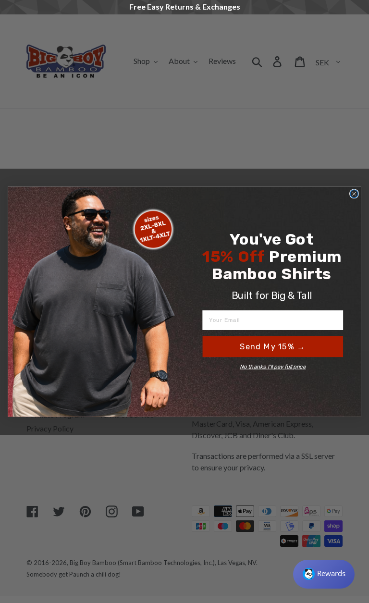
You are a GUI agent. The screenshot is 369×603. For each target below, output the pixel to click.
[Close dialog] (354, 193)
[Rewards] (324, 574)
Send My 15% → (273, 346)
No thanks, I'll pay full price (273, 366)
